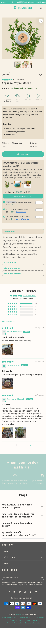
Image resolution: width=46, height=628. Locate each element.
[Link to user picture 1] (7, 349)
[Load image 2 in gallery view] (25, 64)
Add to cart (23, 154)
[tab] (23, 262)
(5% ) (23, 196)
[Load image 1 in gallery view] (18, 64)
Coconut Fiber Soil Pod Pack (18, 216)
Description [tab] (9, 231)
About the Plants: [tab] (12, 273)
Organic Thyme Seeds (24, 202)
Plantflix (19, 614)
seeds (6, 74)
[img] (8, 328)
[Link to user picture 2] (20, 432)
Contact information (33, 623)
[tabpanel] (23, 247)
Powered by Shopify (9, 617)
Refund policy (25, 617)
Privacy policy (38, 617)
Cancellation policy (15, 623)
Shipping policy (32, 620)
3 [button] (23, 445)
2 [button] (20, 445)
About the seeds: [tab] (12, 268)
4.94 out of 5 (29, 295)
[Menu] (3, 8)
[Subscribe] (42, 577)
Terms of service (16, 620)
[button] (40, 75)
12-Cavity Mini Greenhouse (17, 209)
